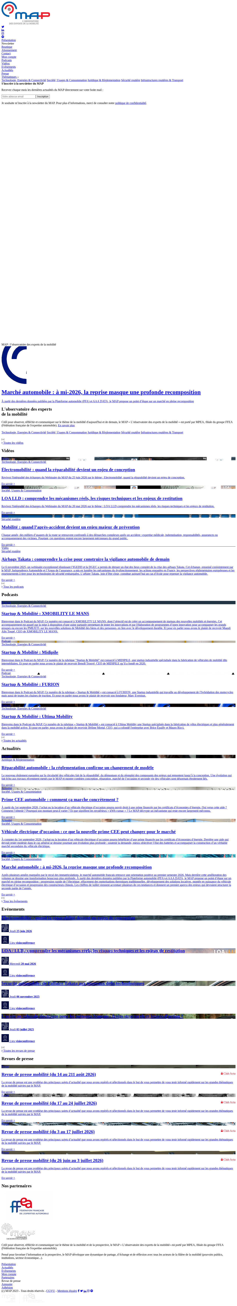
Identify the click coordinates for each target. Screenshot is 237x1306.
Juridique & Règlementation (104, 80)
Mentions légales (67, 1290)
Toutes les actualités (14, 740)
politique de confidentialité (130, 103)
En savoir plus (66, 425)
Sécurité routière (130, 80)
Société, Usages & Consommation (67, 80)
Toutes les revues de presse (19, 1050)
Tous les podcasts (13, 586)
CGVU (50, 1290)
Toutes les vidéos (13, 442)
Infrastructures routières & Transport (162, 80)
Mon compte (8, 56)
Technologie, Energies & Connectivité (23, 80)
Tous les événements (15, 901)
